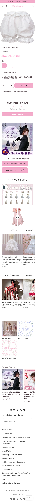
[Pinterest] (24, 410)
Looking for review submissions (13, 462)
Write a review (17, 114)
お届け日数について (10, 73)
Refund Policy (7, 451)
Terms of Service (8, 458)
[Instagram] (11, 410)
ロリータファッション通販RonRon (20, 490)
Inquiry (4, 479)
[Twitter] (21, 410)
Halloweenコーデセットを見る (15, 170)
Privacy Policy (7, 469)
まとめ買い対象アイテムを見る (15, 163)
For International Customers (11, 483)
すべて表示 (29, 230)
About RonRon (7, 434)
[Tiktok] (17, 410)
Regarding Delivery (8, 447)
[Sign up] (30, 421)
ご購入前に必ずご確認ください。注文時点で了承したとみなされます (18, 77)
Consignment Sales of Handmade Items (16, 437)
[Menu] (2, 6)
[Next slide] (31, 251)
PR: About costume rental (11, 466)
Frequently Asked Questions (12, 455)
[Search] (6, 6)
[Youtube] (14, 410)
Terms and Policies (17, 494)
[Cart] (33, 6)
